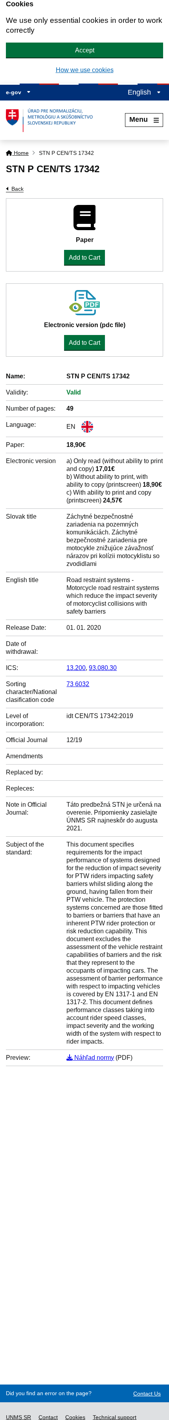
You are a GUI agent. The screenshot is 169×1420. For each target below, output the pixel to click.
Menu (138, 119)
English (140, 92)
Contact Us (147, 1393)
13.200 (76, 667)
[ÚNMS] (52, 120)
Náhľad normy (93, 1057)
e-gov (14, 92)
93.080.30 (103, 667)
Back (17, 189)
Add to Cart (84, 257)
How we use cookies (85, 70)
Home (20, 153)
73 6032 (77, 684)
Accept (84, 50)
